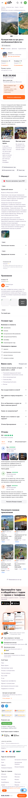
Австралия (4, 777)
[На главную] (8, 2)
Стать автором (6, 698)
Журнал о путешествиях (8, 683)
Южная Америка (19, 767)
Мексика (17, 777)
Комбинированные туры (10, 167)
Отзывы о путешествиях (8, 670)
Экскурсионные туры (9, 170)
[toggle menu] (2, 2)
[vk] (2, 706)
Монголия (17, 782)
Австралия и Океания (21, 759)
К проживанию (18, 65)
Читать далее (5, 468)
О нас (2, 678)
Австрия (3, 779)
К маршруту (4, 65)
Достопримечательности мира (9, 686)
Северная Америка (6, 767)
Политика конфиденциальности (12, 743)
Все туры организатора (14, 56)
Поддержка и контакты (7, 688)
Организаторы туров (7, 668)
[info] (26, 644)
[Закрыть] (26, 189)
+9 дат (3, 572)
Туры (2, 663)
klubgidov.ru (3, 748)
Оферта (3, 743)
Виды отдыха (4, 665)
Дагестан (14, 48)
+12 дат (3, 541)
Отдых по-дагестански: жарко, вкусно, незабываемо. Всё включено (6, 535)
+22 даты (17, 541)
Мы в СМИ (4, 675)
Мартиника (18, 774)
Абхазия (3, 774)
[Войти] (21, 2)
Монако (17, 779)
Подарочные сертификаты (8, 681)
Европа (3, 759)
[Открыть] (26, 245)
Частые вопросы (5, 673)
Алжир (3, 785)
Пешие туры (21, 170)
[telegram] (6, 706)
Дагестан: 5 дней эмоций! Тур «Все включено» (6, 564)
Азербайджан (5, 782)
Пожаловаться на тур (15, 579)
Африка (3, 765)
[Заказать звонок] (25, 2)
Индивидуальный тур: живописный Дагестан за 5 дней (21, 535)
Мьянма (17, 785)
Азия (2, 762)
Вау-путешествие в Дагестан (20, 564)
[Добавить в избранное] (11, 517)
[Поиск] (17, 2)
